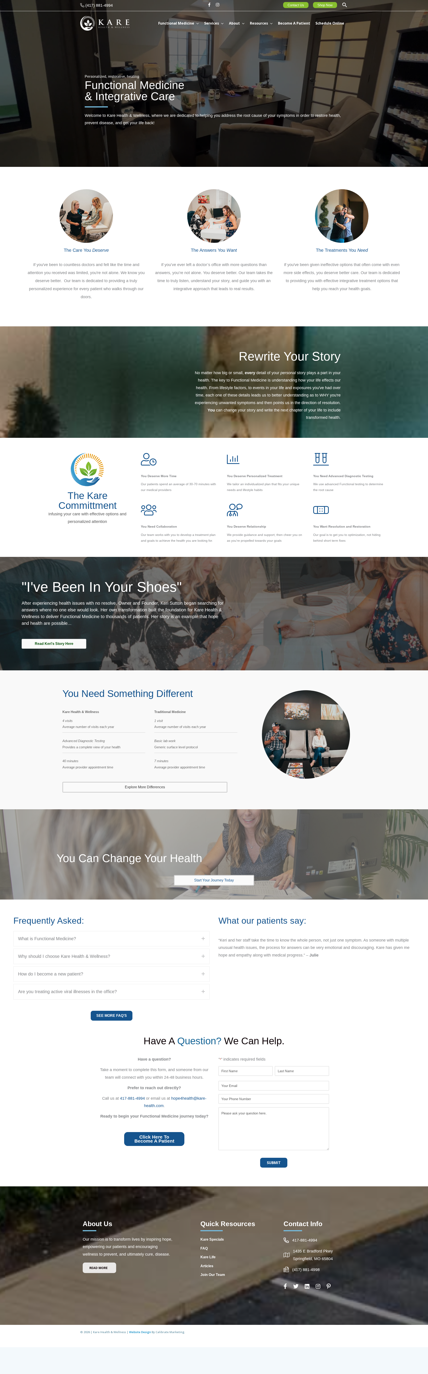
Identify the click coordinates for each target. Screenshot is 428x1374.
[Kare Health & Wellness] (104, 23)
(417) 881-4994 (99, 5)
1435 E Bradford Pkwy (313, 1251)
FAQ (204, 1248)
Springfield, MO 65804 (313, 1259)
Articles (206, 1266)
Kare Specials (212, 1239)
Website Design (140, 1332)
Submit (274, 1162)
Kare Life (208, 1257)
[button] (345, 5)
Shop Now (325, 5)
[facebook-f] (210, 5)
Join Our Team (212, 1275)
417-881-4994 (132, 1098)
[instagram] (218, 5)
